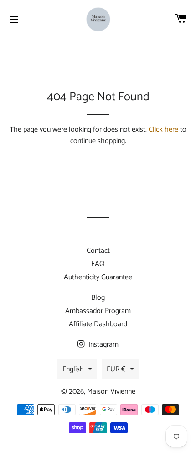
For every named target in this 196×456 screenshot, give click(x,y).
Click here (163, 129)
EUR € (116, 369)
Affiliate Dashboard (98, 324)
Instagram (103, 344)
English (73, 369)
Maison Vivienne (111, 391)
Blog (98, 298)
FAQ (98, 264)
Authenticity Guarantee (98, 277)
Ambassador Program (98, 311)
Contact (98, 251)
